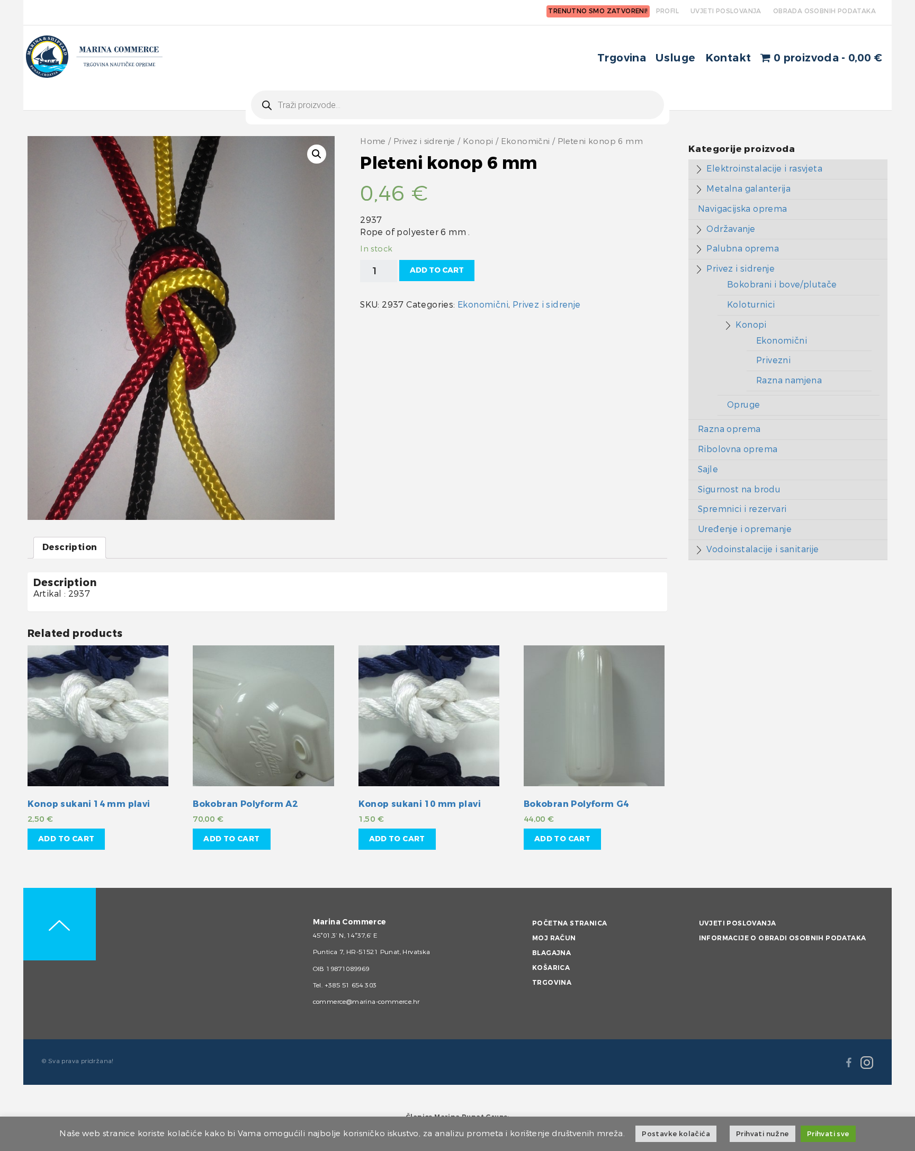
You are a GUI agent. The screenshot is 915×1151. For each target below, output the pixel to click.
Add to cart (437, 270)
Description (69, 547)
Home (373, 142)
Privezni (773, 360)
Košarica (551, 968)
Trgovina (621, 58)
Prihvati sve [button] (828, 1133)
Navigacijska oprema (742, 208)
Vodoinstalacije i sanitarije (762, 549)
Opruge (743, 404)
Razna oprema (729, 429)
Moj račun (554, 938)
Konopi (478, 142)
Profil (667, 11)
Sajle (708, 469)
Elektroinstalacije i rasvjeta (764, 168)
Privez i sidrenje (424, 142)
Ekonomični (525, 142)
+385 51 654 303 (351, 985)
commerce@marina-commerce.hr (366, 1001)
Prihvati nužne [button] (762, 1133)
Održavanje (730, 229)
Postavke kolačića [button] (676, 1133)
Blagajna (551, 953)
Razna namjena (789, 380)
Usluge (675, 58)
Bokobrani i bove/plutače (782, 284)
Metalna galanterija (748, 188)
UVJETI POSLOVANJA (725, 11)
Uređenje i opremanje (745, 529)
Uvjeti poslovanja (737, 923)
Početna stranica (569, 923)
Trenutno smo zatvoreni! (598, 11)
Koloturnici (751, 304)
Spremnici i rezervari (742, 509)
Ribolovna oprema (737, 449)
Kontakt (728, 58)
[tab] (69, 548)
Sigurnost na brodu (739, 489)
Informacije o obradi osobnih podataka (782, 938)
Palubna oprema (742, 248)
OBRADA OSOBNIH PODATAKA (824, 11)
